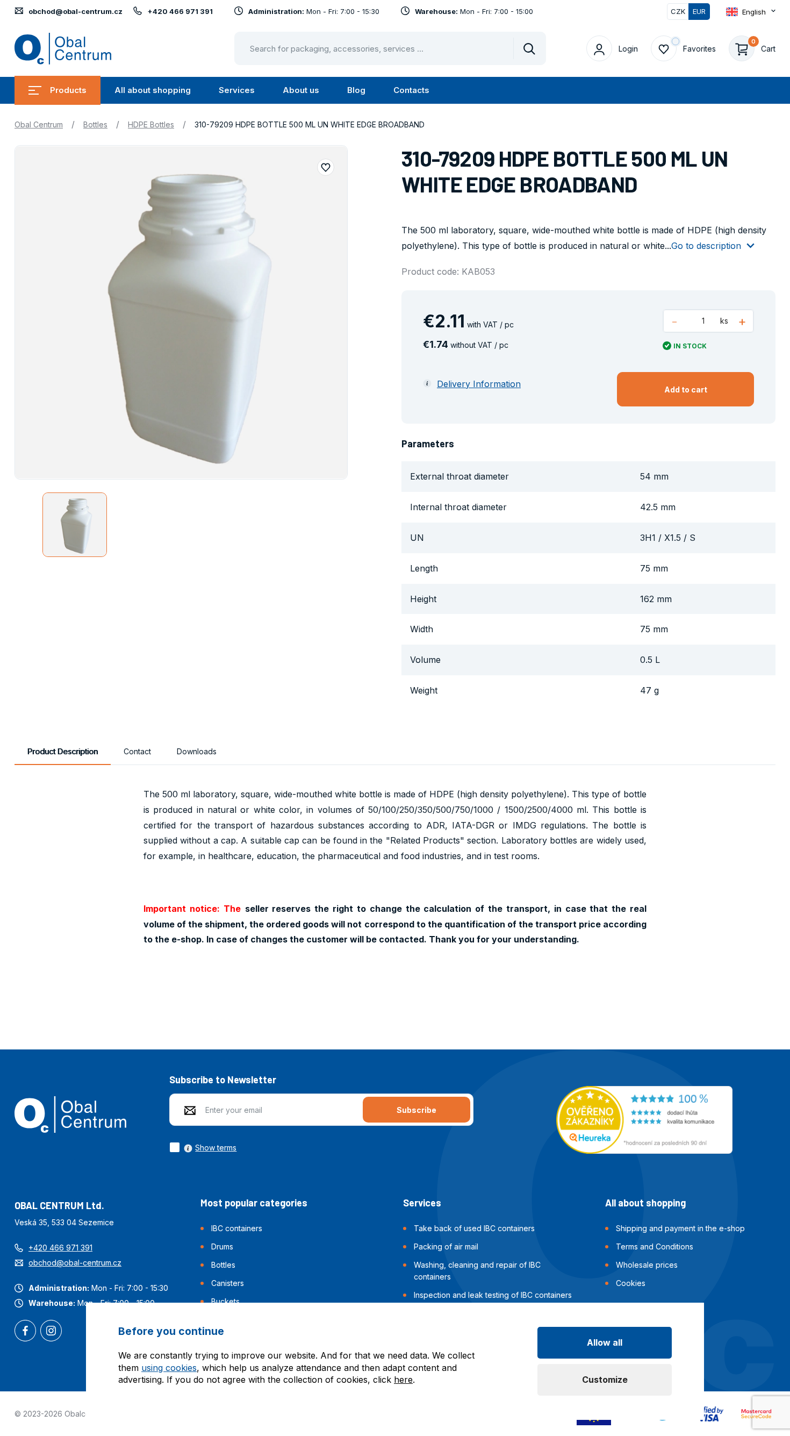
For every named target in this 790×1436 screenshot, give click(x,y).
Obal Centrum (39, 124)
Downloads (197, 751)
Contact (137, 751)
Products (68, 90)
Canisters (227, 1283)
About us (301, 90)
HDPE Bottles (151, 124)
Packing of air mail (446, 1246)
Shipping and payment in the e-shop (680, 1228)
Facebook (25, 1331)
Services (237, 90)
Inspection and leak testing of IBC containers (493, 1294)
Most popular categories (253, 1203)
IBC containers (236, 1228)
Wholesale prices (647, 1264)
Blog (356, 90)
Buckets (225, 1301)
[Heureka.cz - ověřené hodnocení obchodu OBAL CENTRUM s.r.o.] (644, 1118)
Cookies (630, 1283)
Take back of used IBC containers (474, 1228)
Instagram (51, 1331)
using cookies (169, 1367)
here (403, 1379)
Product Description (62, 751)
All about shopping (152, 90)
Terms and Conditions (654, 1246)
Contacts (411, 90)
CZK (678, 11)
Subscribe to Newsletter (222, 1079)
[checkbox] (202, 1147)
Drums (222, 1246)
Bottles (95, 124)
